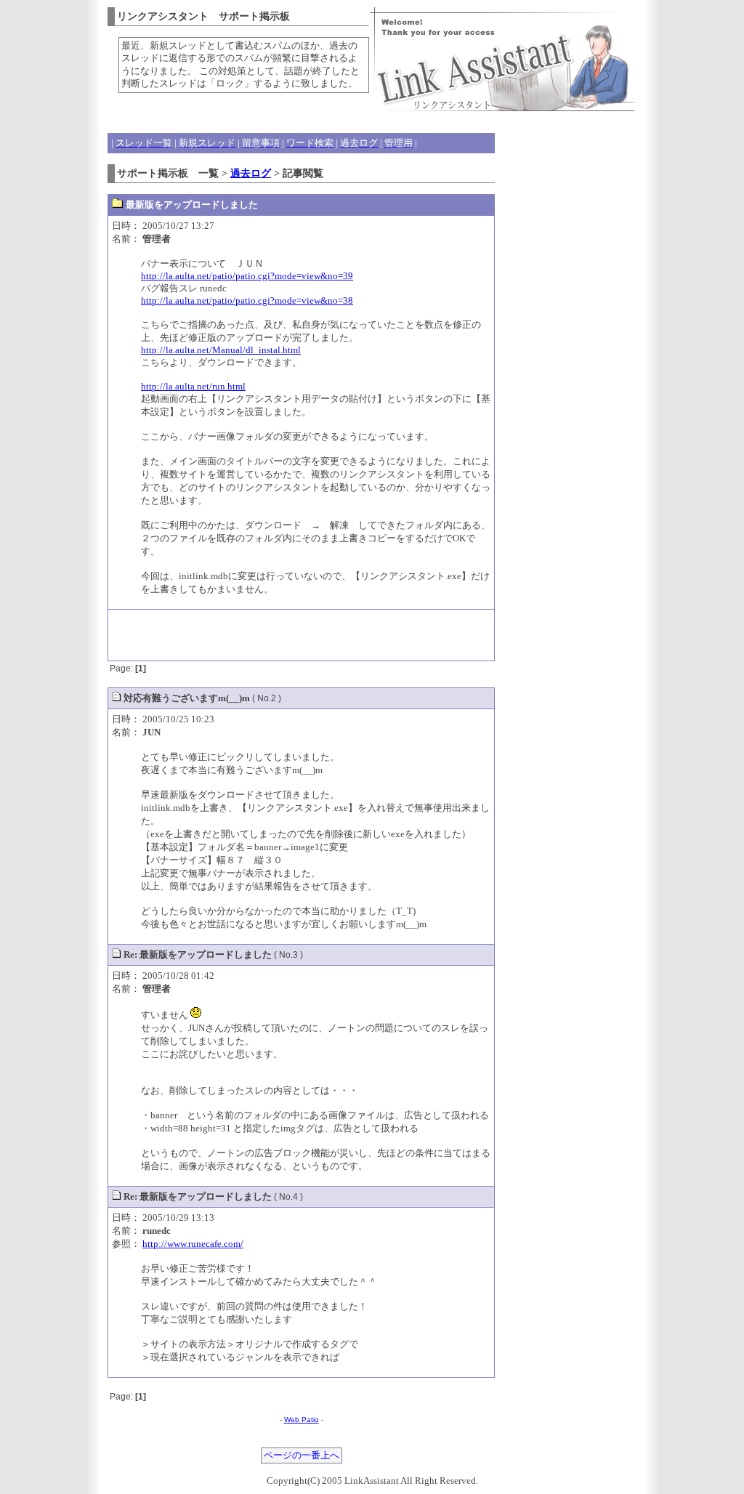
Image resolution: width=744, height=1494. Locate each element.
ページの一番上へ (301, 1455)
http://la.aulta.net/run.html (193, 386)
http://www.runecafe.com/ (192, 1243)
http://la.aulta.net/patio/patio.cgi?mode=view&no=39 (247, 275)
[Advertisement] (302, 635)
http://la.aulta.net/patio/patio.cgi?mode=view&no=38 (247, 300)
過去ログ (250, 173)
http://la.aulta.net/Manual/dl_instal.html (221, 349)
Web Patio (301, 1420)
